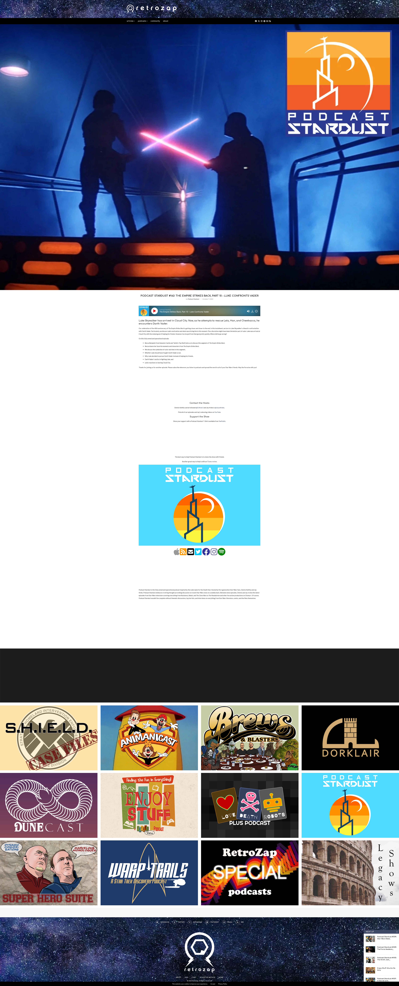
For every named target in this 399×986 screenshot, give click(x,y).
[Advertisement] (234, 8)
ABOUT (178, 977)
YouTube (218, 412)
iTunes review (212, 461)
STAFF (194, 977)
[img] (256, 311)
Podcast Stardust (193, 299)
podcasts (142, 21)
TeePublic (222, 421)
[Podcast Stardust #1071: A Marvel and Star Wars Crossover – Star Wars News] (370, 981)
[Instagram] (261, 21)
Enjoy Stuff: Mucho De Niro (386, 969)
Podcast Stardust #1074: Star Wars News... (387, 938)
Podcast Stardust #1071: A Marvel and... (386, 980)
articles (130, 21)
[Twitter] (259, 21)
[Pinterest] (264, 21)
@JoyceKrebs (219, 408)
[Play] (154, 310)
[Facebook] (256, 21)
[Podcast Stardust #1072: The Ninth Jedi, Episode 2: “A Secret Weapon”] (370, 960)
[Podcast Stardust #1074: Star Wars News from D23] (370, 939)
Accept (213, 984)
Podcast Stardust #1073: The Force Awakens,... (387, 948)
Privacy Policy (222, 984)
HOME (221, 977)
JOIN (186, 977)
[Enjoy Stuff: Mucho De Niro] (370, 970)
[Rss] (270, 21)
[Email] (267, 21)
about (165, 21)
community (155, 21)
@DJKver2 (199, 408)
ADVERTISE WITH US (207, 977)
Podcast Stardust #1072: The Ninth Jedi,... (387, 959)
